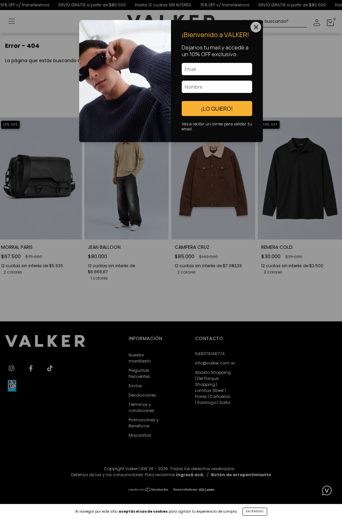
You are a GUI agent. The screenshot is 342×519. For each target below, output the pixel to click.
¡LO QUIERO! (217, 108)
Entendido (255, 511)
